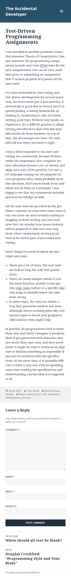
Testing (9, 394)
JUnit (44, 65)
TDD (44, 394)
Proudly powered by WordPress (22, 572)
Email (10, 491)
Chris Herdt (33, 390)
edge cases (23, 288)
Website (10, 506)
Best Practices (52, 390)
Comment (12, 429)
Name (10, 476)
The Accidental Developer (21, 11)
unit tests (26, 397)
